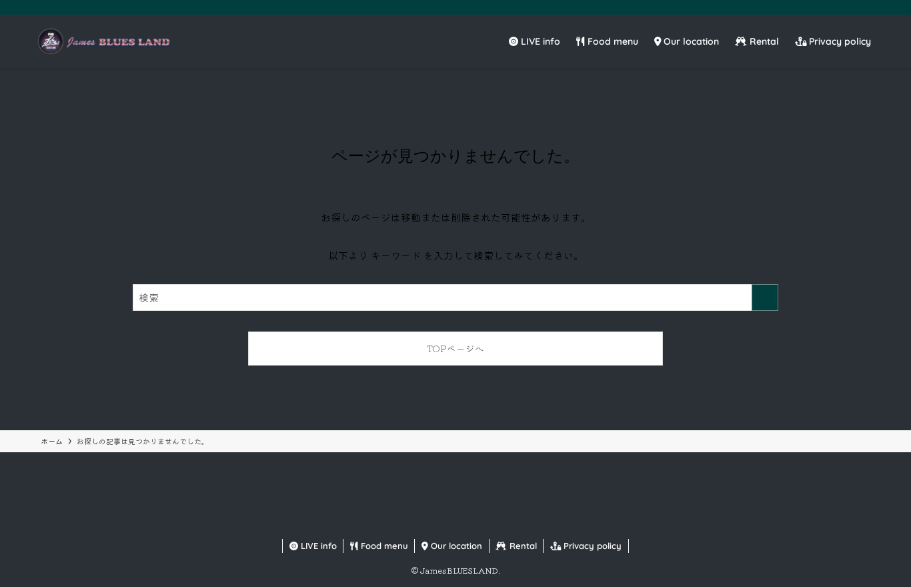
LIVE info (317, 545)
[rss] (870, 7)
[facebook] (801, 7)
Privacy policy (591, 545)
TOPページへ (455, 348)
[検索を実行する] (765, 297)
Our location (455, 545)
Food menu (383, 545)
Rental (522, 545)
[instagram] (835, 7)
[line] (853, 7)
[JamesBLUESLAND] (103, 41)
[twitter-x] (818, 7)
